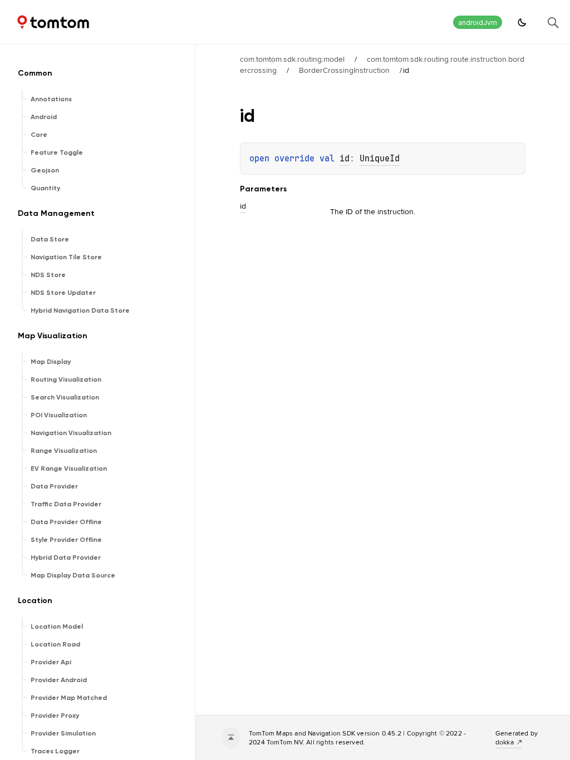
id (345, 158)
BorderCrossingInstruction (344, 70)
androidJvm (477, 22)
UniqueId (380, 158)
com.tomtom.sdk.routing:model (292, 59)
